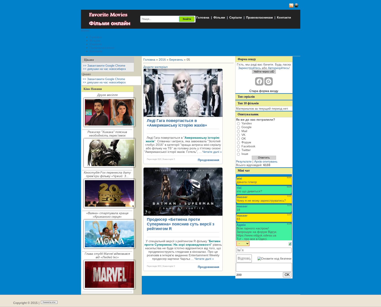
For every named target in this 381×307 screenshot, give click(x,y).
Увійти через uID (264, 71)
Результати (244, 161)
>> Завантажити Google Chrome (104, 65)
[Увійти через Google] (268, 81)
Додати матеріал (155, 67)
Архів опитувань (265, 161)
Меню (85, 30)
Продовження (208, 160)
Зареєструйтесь (249, 68)
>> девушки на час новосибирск (104, 69)
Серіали (235, 17)
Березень (176, 59)
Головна (202, 17)
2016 (162, 59)
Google (246, 127)
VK (243, 135)
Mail (244, 131)
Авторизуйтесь (278, 68)
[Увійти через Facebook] (259, 81)
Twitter (246, 150)
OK (243, 138)
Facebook (248, 146)
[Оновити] (290, 243)
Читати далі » (212, 152)
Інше (244, 154)
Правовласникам (259, 17)
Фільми (219, 17)
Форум (246, 142)
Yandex (246, 123)
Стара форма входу (263, 91)
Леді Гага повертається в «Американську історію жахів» (177, 122)
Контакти (284, 17)
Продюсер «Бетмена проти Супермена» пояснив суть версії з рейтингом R (180, 224)
